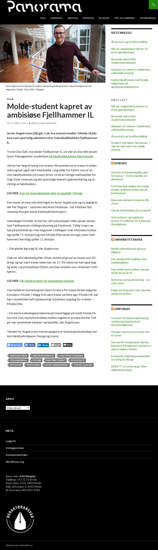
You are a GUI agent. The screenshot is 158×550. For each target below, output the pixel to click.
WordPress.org (15, 461)
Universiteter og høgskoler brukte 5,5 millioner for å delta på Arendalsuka (130, 221)
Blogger (104, 18)
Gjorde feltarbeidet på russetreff (131, 210)
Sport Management (56, 365)
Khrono (120, 163)
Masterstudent (55, 360)
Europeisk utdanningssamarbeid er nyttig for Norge (130, 357)
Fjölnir (37, 360)
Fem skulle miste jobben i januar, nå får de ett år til (130, 271)
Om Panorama (147, 18)
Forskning (56, 18)
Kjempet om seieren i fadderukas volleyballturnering (131, 71)
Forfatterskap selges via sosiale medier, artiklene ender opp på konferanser (130, 189)
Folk (42, 18)
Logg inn (11, 441)
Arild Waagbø (27, 476)
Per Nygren (33, 365)
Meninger (88, 18)
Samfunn (73, 18)
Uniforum (122, 309)
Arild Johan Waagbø (43, 123)
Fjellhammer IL (18, 360)
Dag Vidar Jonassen (71, 355)
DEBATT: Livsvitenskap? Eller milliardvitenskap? (128, 368)
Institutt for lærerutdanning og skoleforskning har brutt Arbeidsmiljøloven (130, 321)
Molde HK (15, 365)
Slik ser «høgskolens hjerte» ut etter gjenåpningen (129, 50)
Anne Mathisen (18, 355)
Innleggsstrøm (15, 447)
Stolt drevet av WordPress (19, 545)
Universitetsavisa (128, 239)
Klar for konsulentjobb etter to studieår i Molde (51, 193)
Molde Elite (78, 360)
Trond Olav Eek (83, 365)
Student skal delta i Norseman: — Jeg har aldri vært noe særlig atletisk (131, 146)
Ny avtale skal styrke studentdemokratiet (123, 60)
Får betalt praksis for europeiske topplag (47, 280)
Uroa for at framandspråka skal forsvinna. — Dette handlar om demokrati (129, 176)
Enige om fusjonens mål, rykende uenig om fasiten (130, 291)
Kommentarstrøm (16, 454)
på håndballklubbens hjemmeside (71, 156)
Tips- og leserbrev (124, 18)
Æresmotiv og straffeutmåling (129, 41)
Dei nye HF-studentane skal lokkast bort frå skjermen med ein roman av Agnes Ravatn (131, 346)
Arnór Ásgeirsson (43, 355)
